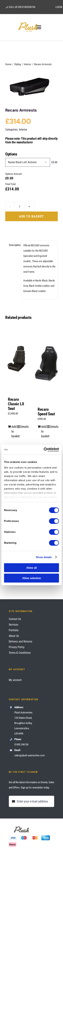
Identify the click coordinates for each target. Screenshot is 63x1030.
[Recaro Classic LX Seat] (16, 358)
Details (22, 426)
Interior (23, 129)
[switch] (54, 521)
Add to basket (31, 216)
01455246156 (28, 7)
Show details (44, 557)
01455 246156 (21, 744)
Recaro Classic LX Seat (16, 404)
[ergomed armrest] (31, 86)
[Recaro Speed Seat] (46, 363)
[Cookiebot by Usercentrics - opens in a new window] (44, 449)
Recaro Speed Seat (46, 411)
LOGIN (58, 7)
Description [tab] (14, 245)
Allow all (31, 567)
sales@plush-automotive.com (29, 755)
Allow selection (31, 578)
